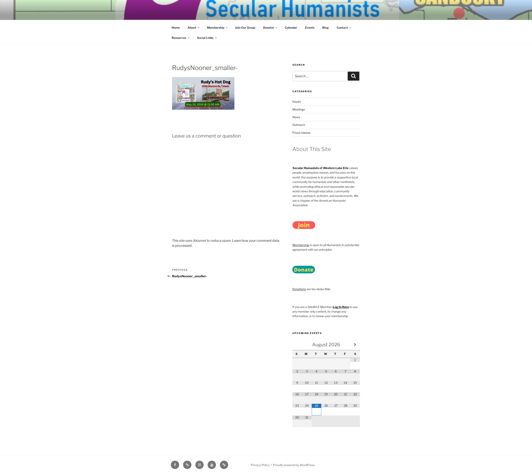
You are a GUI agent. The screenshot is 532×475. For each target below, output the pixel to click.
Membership (215, 27)
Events (309, 27)
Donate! (268, 27)
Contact (342, 27)
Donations (299, 289)
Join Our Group (245, 27)
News (296, 117)
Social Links (205, 37)
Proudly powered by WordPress (294, 465)
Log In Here (341, 307)
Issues (296, 101)
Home (176, 27)
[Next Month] (355, 344)
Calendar (291, 27)
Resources (179, 37)
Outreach (298, 124)
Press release (301, 132)
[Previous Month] (297, 344)
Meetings (298, 109)
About (192, 27)
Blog (325, 27)
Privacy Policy (260, 465)
